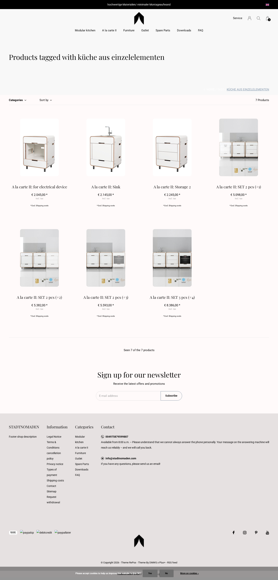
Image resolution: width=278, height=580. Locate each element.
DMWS (153, 562)
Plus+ (162, 562)
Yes (150, 573)
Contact (51, 485)
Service (237, 18)
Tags (220, 89)
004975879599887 (117, 436)
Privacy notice (55, 464)
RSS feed (172, 562)
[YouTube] (267, 532)
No (166, 573)
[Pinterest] (256, 532)
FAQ (200, 30)
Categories (16, 100)
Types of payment (52, 472)
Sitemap (51, 491)
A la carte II (109, 30)
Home (211, 89)
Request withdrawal (53, 499)
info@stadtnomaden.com (121, 458)
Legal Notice (54, 436)
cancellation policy (54, 456)
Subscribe (171, 395)
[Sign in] (249, 18)
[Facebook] (234, 532)
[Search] (258, 18)
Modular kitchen (85, 30)
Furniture (128, 30)
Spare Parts (163, 30)
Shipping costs (42, 206)
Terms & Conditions (53, 445)
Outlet (145, 30)
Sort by (44, 100)
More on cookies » (189, 573)
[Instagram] (244, 532)
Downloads (184, 30)
